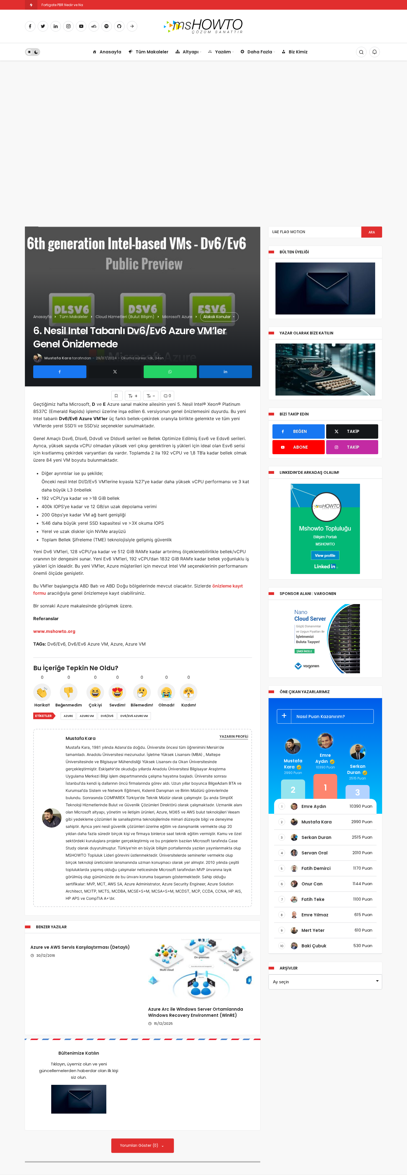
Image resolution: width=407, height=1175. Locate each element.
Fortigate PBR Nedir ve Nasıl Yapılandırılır (75, 4)
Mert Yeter (313, 930)
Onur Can (312, 884)
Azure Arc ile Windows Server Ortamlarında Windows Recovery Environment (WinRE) (195, 1012)
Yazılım (223, 52)
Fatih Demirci (316, 868)
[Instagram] (68, 26)
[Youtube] (81, 26)
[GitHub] (119, 26)
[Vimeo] (132, 26)
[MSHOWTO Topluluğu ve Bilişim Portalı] (204, 26)
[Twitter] (43, 26)
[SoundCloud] (94, 26)
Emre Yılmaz (315, 915)
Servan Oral (315, 853)
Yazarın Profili (234, 736)
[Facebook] (30, 26)
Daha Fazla (260, 52)
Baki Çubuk (314, 946)
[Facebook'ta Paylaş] (59, 371)
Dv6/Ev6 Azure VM (134, 716)
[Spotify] (106, 26)
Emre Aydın (323, 758)
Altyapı (191, 52)
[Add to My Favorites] (117, 396)
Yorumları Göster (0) (139, 1145)
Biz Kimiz (298, 52)
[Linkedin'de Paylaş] (225, 371)
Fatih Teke (313, 899)
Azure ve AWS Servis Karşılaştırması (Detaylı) (80, 947)
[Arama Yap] (361, 52)
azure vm (87, 716)
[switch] (32, 52)
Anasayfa (110, 52)
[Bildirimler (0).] (374, 52)
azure (68, 716)
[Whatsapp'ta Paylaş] (170, 371)
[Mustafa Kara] (54, 817)
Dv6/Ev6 (107, 716)
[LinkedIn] (55, 26)
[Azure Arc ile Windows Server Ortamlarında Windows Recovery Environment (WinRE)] (201, 970)
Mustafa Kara (57, 358)
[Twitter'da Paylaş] (115, 371)
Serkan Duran (356, 769)
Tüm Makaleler (152, 52)
